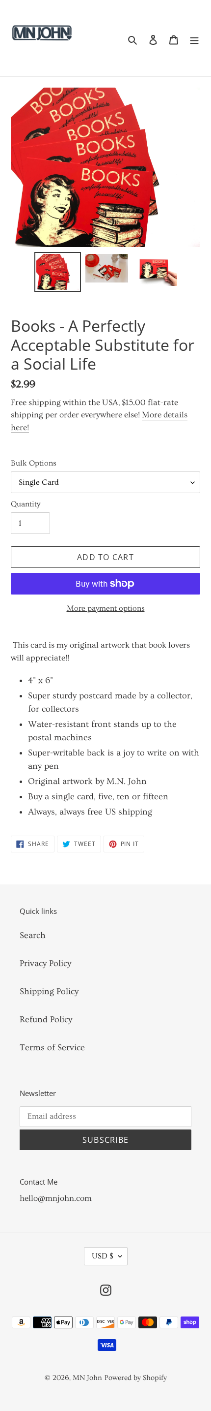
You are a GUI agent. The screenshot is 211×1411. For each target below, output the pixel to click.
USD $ (102, 1256)
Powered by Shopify (136, 1378)
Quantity (25, 504)
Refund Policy (46, 1019)
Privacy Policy (45, 963)
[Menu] (194, 38)
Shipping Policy (49, 991)
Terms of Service (52, 1047)
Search (33, 935)
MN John (87, 1378)
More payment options (106, 608)
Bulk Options (33, 463)
